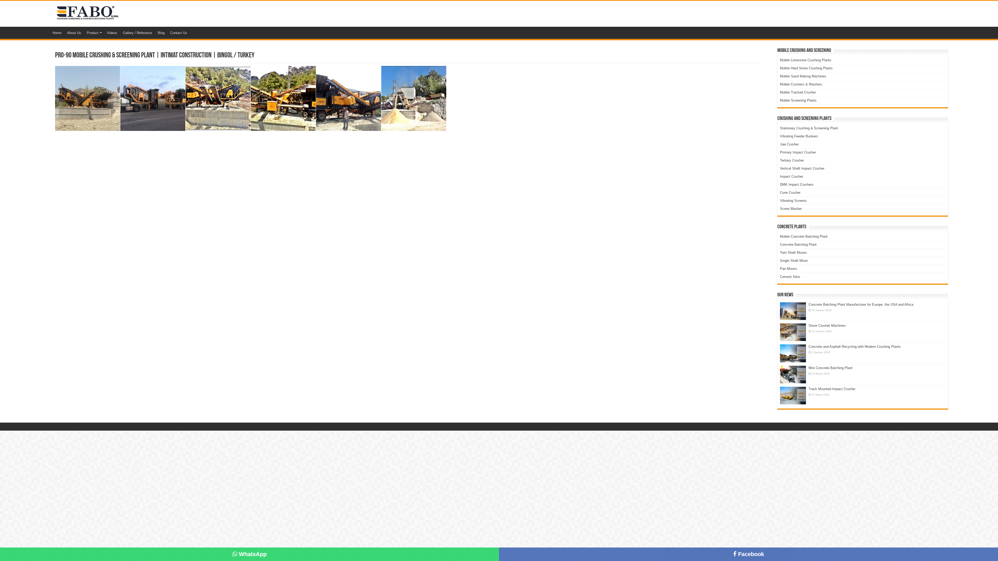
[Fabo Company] (86, 13)
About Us (74, 33)
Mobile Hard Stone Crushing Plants (806, 68)
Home (56, 33)
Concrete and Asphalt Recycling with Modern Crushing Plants (855, 347)
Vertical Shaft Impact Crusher (802, 168)
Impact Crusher (791, 176)
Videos (112, 33)
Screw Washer (791, 209)
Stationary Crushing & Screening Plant (809, 128)
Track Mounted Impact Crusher (832, 389)
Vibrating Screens (793, 201)
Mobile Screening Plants (798, 100)
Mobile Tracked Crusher (798, 92)
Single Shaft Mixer (794, 261)
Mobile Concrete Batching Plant (804, 236)
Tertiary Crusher (792, 160)
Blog (161, 33)
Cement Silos (790, 277)
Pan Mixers (788, 269)
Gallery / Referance (137, 33)
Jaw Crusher (789, 144)
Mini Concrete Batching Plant (830, 368)
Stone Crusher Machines (827, 326)
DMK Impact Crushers (796, 184)
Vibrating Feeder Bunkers (799, 136)
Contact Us (178, 33)
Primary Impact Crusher (798, 152)
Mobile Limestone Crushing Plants (805, 60)
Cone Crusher (790, 193)
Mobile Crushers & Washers (801, 84)
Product (93, 33)
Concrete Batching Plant (798, 244)
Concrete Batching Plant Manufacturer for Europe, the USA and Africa (861, 304)
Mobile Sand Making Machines (803, 76)
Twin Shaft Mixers (793, 253)
